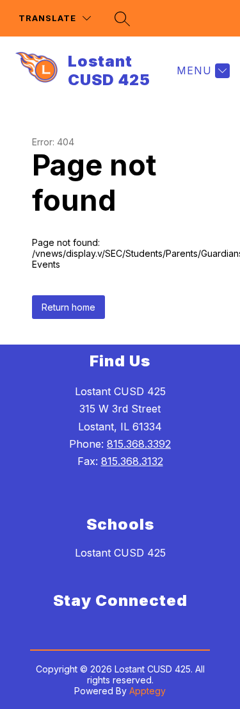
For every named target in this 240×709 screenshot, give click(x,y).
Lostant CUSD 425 (120, 552)
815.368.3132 (132, 461)
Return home (68, 307)
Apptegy (147, 690)
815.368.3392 (139, 443)
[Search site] (122, 18)
